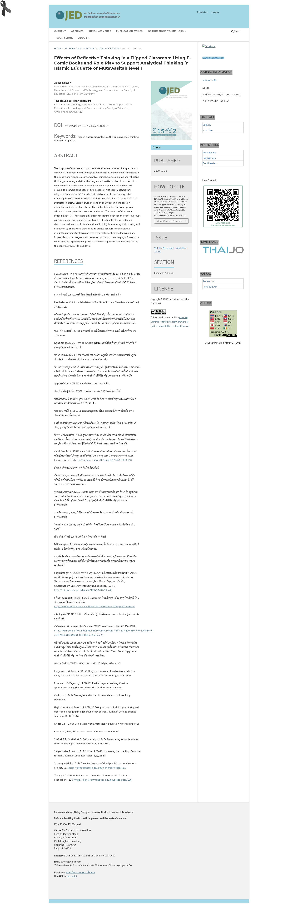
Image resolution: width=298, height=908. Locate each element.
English (207, 124)
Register (202, 12)
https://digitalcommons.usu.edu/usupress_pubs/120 (103, 779)
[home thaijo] (223, 252)
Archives (77, 31)
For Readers (209, 152)
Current (60, 31)
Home (57, 48)
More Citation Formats (169, 221)
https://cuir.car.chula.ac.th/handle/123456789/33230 (103, 459)
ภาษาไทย (208, 130)
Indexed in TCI (209, 80)
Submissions (64, 37)
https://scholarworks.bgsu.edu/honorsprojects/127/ (97, 767)
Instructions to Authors (166, 31)
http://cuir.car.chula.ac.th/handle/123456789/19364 (82, 589)
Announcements (99, 31)
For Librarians (210, 163)
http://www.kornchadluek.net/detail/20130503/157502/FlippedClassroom (94, 606)
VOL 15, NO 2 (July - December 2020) (98, 48)
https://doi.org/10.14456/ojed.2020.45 (86, 126)
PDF (158, 147)
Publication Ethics (129, 31)
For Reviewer (210, 286)
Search (237, 31)
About (83, 37)
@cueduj (72, 875)
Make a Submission (213, 58)
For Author (209, 281)
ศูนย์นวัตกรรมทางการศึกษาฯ (80, 872)
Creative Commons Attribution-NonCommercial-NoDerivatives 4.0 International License (170, 321)
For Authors (209, 157)
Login (215, 12)
